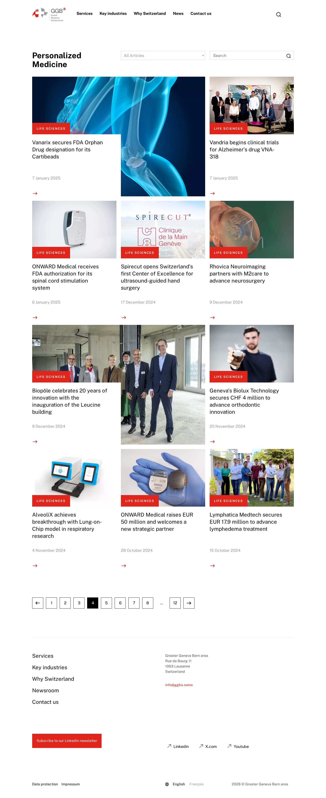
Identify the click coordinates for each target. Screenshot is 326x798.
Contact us (200, 13)
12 (175, 603)
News (178, 13)
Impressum (70, 784)
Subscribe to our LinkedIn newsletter (67, 741)
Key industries (113, 13)
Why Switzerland (150, 13)
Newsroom (45, 690)
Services (84, 13)
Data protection (45, 784)
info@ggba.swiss (179, 685)
